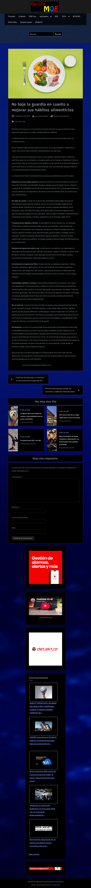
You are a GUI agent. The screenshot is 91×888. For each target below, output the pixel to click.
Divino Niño (12, 22)
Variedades (44, 16)
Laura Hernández (41, 116)
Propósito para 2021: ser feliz (30, 440)
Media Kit (38, 22)
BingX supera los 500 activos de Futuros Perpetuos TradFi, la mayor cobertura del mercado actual (43, 776)
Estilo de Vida (20, 121)
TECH (64, 16)
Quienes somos (26, 22)
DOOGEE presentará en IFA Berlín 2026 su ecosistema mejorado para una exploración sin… (43, 740)
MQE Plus (32, 16)
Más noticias (34, 854)
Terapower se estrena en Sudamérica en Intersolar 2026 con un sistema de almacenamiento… (42, 810)
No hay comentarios (61, 116)
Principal (11, 16)
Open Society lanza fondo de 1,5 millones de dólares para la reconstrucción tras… (42, 842)
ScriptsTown (56, 885)
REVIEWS (76, 16)
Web (13, 528)
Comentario (17, 477)
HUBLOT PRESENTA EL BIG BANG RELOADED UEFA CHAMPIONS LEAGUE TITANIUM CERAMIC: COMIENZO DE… (43, 708)
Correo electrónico (20, 517)
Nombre (16, 507)
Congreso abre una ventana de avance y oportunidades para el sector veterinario (31, 416)
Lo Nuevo (21, 16)
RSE (56, 16)
